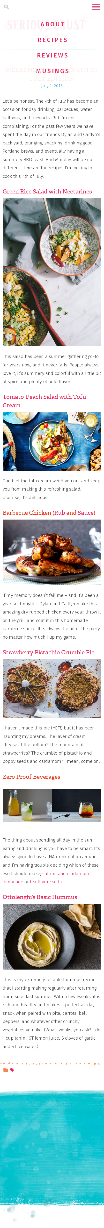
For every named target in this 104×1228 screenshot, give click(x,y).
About (53, 24)
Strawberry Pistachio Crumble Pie (48, 652)
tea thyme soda (46, 882)
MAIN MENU (96, 7)
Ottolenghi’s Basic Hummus (40, 897)
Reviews (53, 55)
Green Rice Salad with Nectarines (47, 191)
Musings (53, 71)
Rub (59, 513)
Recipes (53, 40)
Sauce (86, 513)
